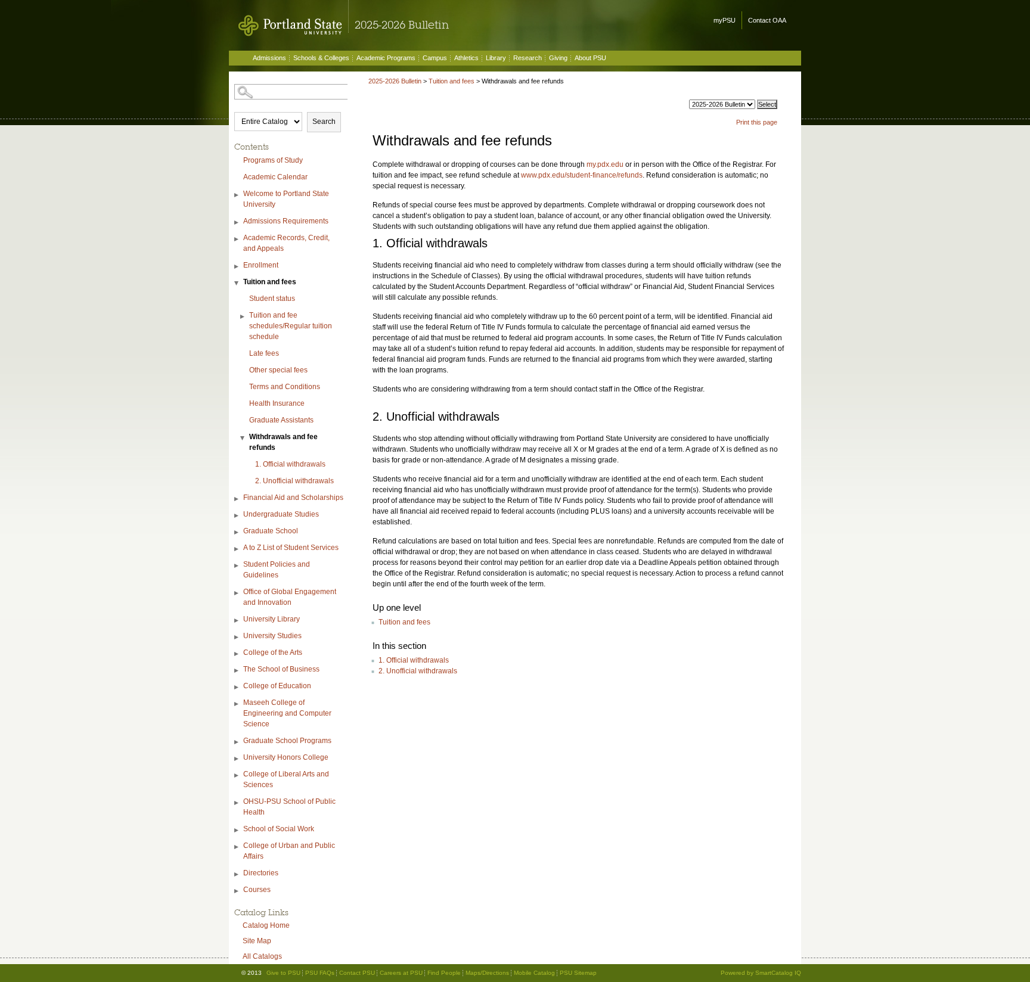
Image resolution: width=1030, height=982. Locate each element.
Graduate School (270, 531)
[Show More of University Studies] (237, 637)
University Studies (272, 636)
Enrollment (260, 265)
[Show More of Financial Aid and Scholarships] (237, 499)
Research (527, 57)
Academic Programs (385, 57)
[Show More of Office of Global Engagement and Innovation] (237, 593)
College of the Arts (272, 652)
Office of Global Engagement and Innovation (289, 597)
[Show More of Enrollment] (237, 266)
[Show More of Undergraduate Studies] (237, 515)
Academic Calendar (275, 177)
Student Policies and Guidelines (276, 569)
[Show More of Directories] (237, 874)
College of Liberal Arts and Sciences (286, 779)
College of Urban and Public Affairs (289, 850)
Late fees (264, 353)
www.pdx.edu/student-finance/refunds (582, 175)
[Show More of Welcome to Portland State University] (237, 195)
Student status (272, 298)
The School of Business (281, 669)
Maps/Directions (487, 972)
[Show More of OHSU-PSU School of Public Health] (237, 803)
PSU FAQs (319, 972)
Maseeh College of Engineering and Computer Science (287, 713)
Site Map (257, 941)
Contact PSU (357, 972)
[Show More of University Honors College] (237, 759)
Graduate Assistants (281, 420)
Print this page (756, 122)
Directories (260, 873)
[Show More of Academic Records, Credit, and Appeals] (237, 239)
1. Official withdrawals (290, 464)
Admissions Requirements (285, 221)
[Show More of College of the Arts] (237, 654)
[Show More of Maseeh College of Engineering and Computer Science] (237, 704)
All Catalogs (262, 956)
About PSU (590, 57)
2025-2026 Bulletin (394, 81)
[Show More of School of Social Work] (237, 830)
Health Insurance (277, 403)
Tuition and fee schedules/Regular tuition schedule (290, 326)
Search (324, 121)
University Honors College (285, 757)
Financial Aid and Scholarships (293, 497)
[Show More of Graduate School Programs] (237, 742)
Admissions (269, 57)
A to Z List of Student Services (291, 547)
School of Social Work (278, 829)
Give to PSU (283, 972)
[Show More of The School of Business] (237, 670)
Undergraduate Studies (281, 514)
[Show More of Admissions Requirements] (237, 222)
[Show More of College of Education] (237, 687)
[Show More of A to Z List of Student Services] (237, 549)
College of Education (277, 686)
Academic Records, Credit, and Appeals (286, 243)
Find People (444, 972)
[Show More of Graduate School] (237, 532)
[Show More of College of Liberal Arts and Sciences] (237, 775)
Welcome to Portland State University (286, 199)
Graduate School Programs (287, 740)
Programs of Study (273, 160)
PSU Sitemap (578, 972)
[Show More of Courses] (237, 891)
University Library (271, 619)
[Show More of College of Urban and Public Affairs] (237, 847)
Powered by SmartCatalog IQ (761, 972)
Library (496, 57)
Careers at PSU (401, 972)
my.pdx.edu (605, 164)
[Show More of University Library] (237, 620)
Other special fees (278, 370)
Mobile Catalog (534, 972)
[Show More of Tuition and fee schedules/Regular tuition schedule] (243, 316)
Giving (558, 57)
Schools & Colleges (321, 57)
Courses (257, 889)
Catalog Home (266, 925)
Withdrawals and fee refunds (283, 442)
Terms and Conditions (284, 387)
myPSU (724, 20)
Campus (435, 57)
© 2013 (251, 972)
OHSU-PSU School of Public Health (289, 806)
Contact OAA (767, 20)
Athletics (466, 57)
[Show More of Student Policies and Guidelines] (237, 565)
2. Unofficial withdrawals (294, 481)
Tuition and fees (269, 282)
